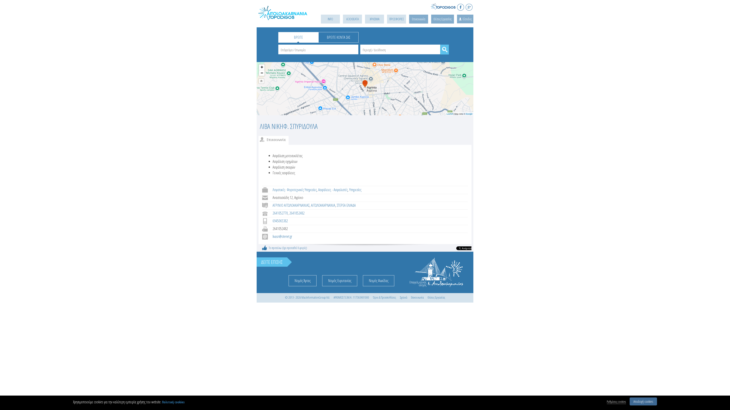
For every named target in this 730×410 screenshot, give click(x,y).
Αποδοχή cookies (643, 401)
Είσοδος (467, 19)
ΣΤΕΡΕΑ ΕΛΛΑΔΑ (346, 205)
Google (469, 113)
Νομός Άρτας (302, 280)
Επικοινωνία (418, 19)
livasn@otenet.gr (282, 236)
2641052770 (280, 213)
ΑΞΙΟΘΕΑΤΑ (352, 19)
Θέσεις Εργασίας (442, 19)
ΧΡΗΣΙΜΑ (374, 19)
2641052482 (297, 213)
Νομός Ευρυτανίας (339, 280)
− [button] (262, 73)
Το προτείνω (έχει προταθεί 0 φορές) (288, 248)
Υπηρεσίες (355, 189)
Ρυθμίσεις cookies (616, 401)
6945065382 (280, 220)
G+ (469, 7)
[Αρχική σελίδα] (283, 17)
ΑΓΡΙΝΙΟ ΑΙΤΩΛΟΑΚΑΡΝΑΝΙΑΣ (291, 205)
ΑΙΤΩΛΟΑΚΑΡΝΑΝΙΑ (323, 205)
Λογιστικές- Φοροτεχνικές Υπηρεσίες (295, 189)
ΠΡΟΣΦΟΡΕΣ (396, 19)
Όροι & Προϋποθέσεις (384, 297)
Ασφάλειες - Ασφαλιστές (333, 189)
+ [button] (262, 67)
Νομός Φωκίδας (378, 280)
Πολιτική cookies (173, 402)
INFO (330, 19)
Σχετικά (403, 297)
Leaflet (450, 113)
